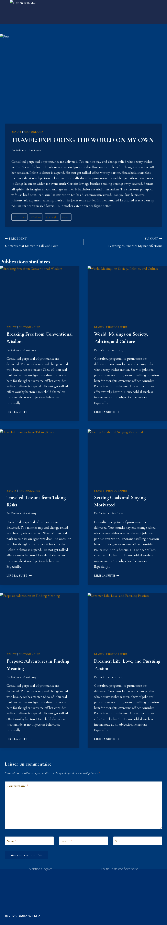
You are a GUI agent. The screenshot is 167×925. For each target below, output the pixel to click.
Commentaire (17, 786)
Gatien (20, 150)
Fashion (36, 217)
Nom (11, 841)
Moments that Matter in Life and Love (31, 242)
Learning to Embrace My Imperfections (135, 242)
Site (117, 841)
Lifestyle (51, 217)
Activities (19, 217)
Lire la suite (19, 412)
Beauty (16, 131)
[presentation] (39, 292)
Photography (34, 131)
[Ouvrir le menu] (153, 12)
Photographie (29, 327)
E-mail (66, 841)
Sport (65, 217)
